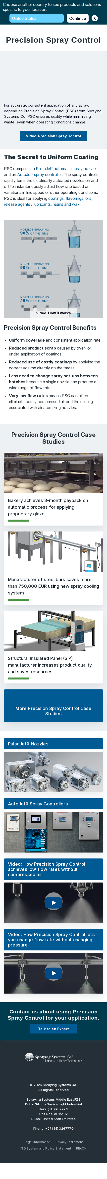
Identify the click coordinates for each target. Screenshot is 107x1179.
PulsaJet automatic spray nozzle (66, 168)
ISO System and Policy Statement (45, 1148)
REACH (81, 1148)
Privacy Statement (69, 1142)
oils (88, 198)
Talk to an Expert (53, 1029)
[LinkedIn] (53, 1072)
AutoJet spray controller (39, 174)
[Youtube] (38, 1072)
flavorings (74, 198)
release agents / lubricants (27, 204)
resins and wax (66, 204)
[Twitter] (46, 1072)
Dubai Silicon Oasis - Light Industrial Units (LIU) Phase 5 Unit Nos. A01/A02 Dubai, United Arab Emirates (53, 1109)
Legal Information (37, 1142)
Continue (77, 18)
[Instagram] (69, 1072)
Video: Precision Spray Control (53, 136)
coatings (56, 198)
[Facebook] (61, 1072)
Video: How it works (53, 313)
